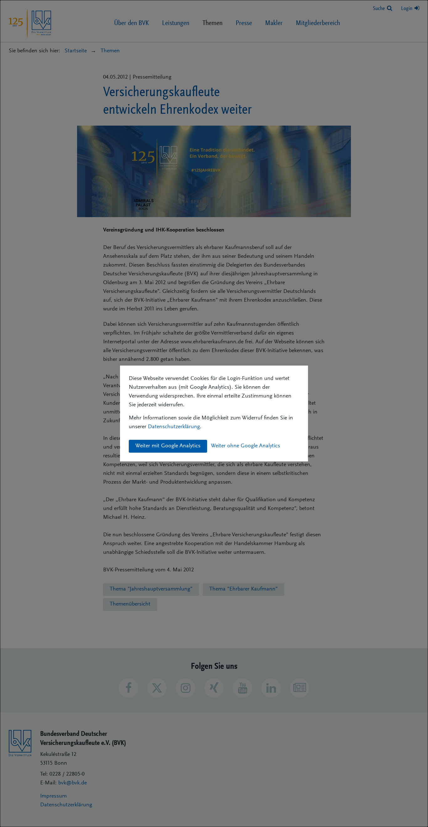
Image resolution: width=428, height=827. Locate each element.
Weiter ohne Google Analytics (245, 446)
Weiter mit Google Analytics (168, 446)
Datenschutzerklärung (174, 427)
